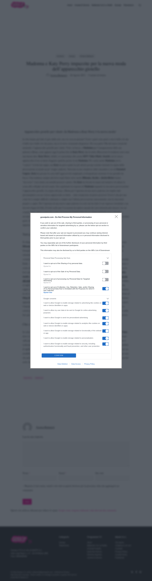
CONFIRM (59, 355)
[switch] (105, 263)
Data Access (76, 364)
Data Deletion (62, 364)
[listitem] (76, 258)
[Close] (117, 217)
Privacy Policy (89, 364)
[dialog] (76, 290)
